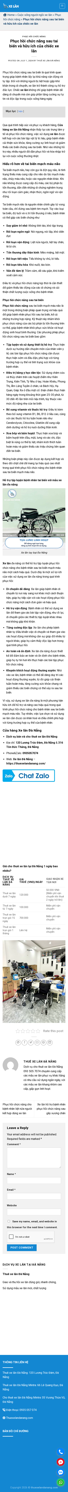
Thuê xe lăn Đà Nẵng (48, 61)
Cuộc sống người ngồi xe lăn (34, 15)
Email (11, 1189)
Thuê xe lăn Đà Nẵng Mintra (19, 1385)
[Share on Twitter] (31, 1042)
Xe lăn (7, 563)
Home (11, 15)
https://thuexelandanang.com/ (26, 763)
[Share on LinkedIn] (50, 1042)
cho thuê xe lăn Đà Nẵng (41, 736)
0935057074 (30, 753)
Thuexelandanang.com (19, 1418)
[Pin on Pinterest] (43, 1042)
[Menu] (62, 6)
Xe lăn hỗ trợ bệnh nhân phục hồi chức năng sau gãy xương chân (51, 1109)
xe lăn (24, 90)
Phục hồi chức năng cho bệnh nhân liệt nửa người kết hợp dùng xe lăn (17, 1109)
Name (11, 1174)
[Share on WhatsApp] (18, 1042)
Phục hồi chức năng (34, 36)
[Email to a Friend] (37, 1042)
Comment (14, 1144)
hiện (20, 111)
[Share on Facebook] (24, 1042)
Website (12, 1205)
